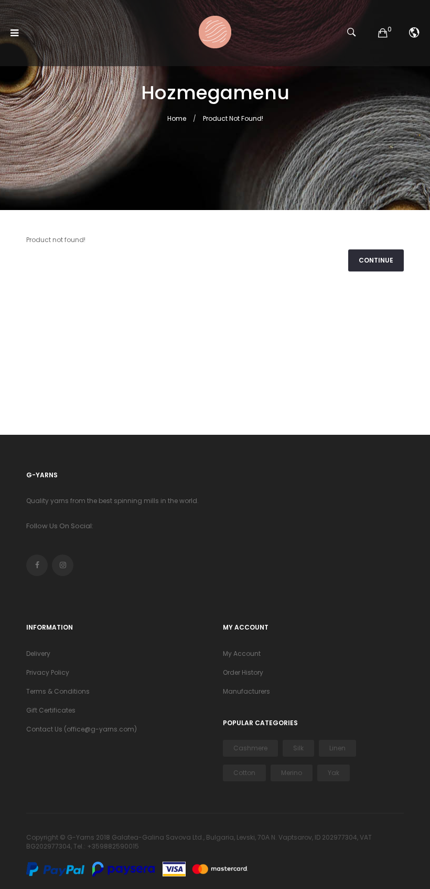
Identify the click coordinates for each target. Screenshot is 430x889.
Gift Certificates (51, 710)
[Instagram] (62, 565)
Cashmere (250, 748)
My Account (242, 653)
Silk (298, 748)
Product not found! (233, 118)
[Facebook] (37, 565)
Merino (291, 772)
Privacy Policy (47, 672)
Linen (337, 748)
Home (176, 118)
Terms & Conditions (58, 691)
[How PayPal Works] (58, 868)
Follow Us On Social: (59, 526)
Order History (243, 672)
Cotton (244, 772)
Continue (376, 260)
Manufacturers (246, 691)
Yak (333, 772)
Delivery (38, 653)
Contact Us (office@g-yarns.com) (81, 729)
